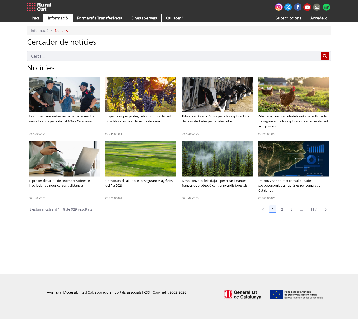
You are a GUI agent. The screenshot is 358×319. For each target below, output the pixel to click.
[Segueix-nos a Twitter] (288, 6)
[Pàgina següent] (325, 209)
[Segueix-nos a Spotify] (326, 6)
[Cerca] (325, 56)
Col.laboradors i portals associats (115, 292)
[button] (35, 18)
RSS (147, 292)
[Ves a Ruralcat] (40, 7)
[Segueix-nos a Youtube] (307, 6)
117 (314, 209)
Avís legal (54, 292)
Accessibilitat (75, 292)
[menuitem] (100, 18)
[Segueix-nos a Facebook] (297, 6)
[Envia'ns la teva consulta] (316, 6)
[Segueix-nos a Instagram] (279, 6)
